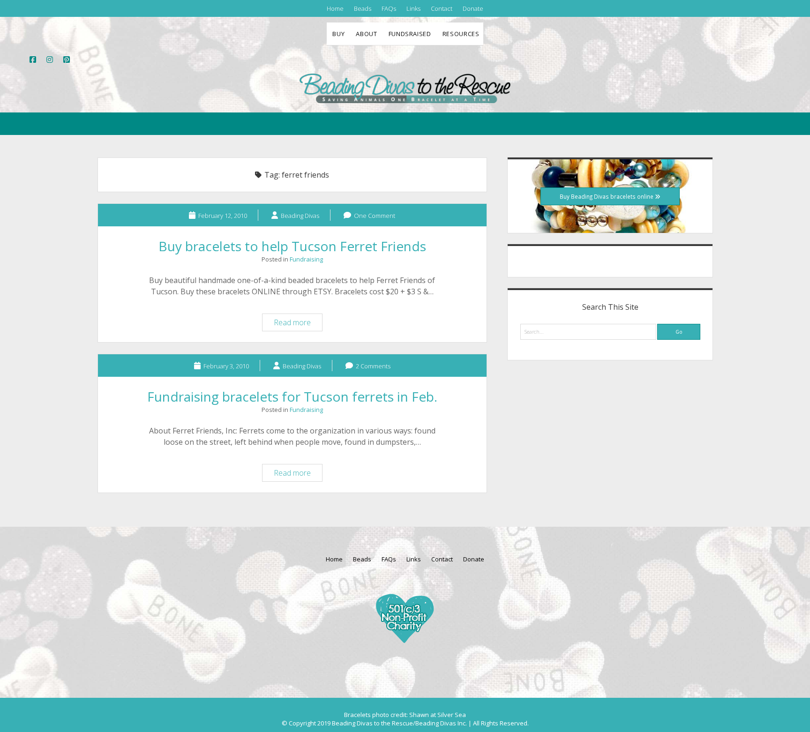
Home (335, 8)
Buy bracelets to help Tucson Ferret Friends (292, 246)
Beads (362, 8)
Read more (298, 324)
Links (413, 8)
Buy (338, 34)
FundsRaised (410, 34)
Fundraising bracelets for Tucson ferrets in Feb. (292, 396)
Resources (461, 34)
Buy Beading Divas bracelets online (607, 196)
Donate (473, 8)
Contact (441, 8)
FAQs (389, 8)
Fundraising (306, 259)
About (366, 34)
